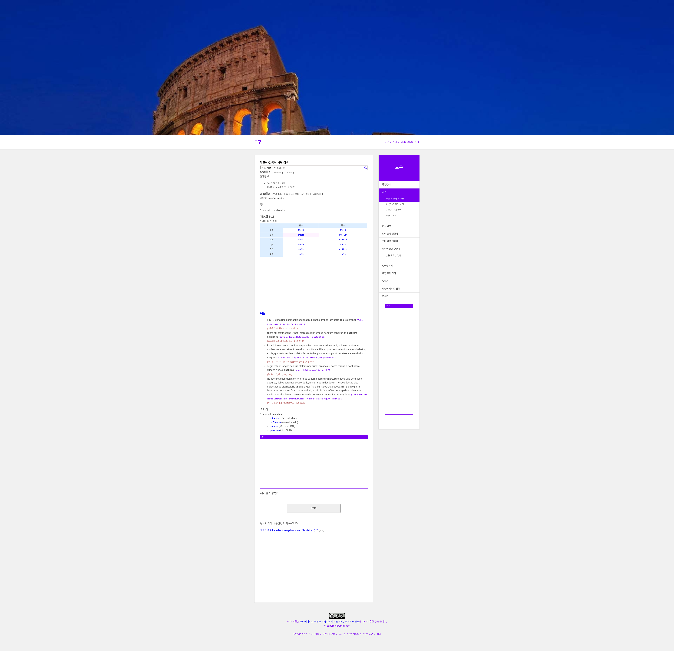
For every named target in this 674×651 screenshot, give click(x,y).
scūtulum (275, 422)
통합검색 (386, 184)
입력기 (385, 281)
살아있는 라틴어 (300, 634)
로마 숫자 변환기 (390, 233)
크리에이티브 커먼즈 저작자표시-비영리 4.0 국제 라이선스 (329, 621)
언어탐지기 (387, 265)
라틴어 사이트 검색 (391, 288)
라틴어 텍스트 (352, 634)
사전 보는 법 (391, 215)
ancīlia (343, 230)
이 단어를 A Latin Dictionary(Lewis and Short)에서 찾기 (289, 530)
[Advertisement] (399, 360)
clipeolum (275, 418)
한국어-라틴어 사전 (395, 204)
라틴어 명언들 (329, 634)
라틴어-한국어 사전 (410, 142)
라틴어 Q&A (367, 634)
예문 (262, 313)
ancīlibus (343, 239)
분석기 (385, 296)
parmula (275, 430)
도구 (257, 142)
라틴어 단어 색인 (393, 210)
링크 (379, 634)
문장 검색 (386, 226)
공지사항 (315, 634)
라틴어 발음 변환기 (391, 249)
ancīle (301, 230)
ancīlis (301, 235)
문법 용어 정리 (389, 273)
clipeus (274, 426)
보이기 (314, 508)
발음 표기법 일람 (393, 255)
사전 (395, 142)
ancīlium (343, 235)
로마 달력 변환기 (390, 241)
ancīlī (300, 239)
